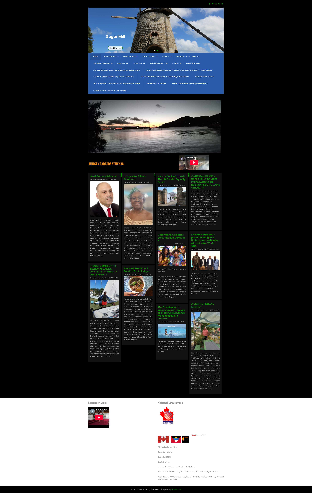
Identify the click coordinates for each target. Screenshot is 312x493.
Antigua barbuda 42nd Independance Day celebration (116, 70)
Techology (137, 63)
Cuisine (175, 63)
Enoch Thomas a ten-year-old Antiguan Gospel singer (116, 83)
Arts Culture (149, 57)
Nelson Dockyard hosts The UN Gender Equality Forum (165, 77)
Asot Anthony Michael (204, 77)
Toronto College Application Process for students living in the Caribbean (179, 70)
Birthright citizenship (156, 83)
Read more (115, 48)
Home (95, 57)
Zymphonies (176, 489)
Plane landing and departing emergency (189, 83)
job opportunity (157, 63)
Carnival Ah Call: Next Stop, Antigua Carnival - (114, 77)
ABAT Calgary (109, 57)
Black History (129, 57)
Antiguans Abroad (101, 63)
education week (193, 63)
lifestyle (121, 63)
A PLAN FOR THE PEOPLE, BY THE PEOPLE (109, 90)
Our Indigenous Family (186, 57)
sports (165, 57)
